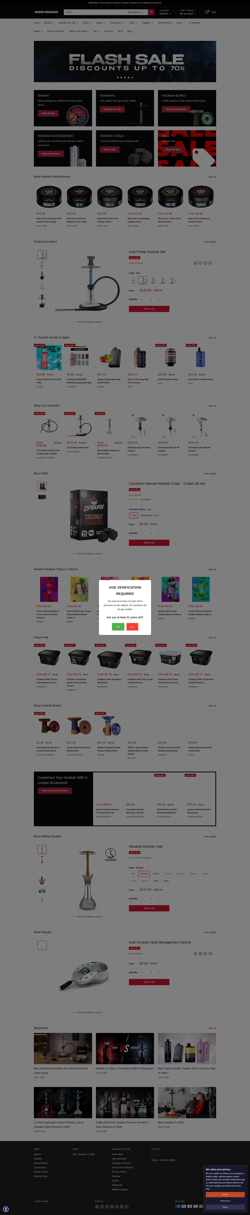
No (132, 626)
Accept (225, 1194)
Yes (118, 626)
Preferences (225, 1201)
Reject (225, 1207)
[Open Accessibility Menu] (6, 1209)
